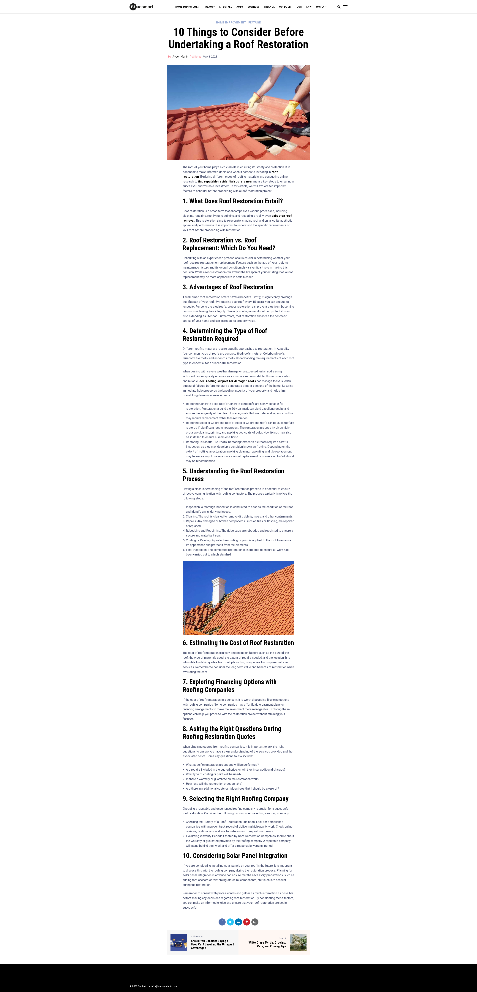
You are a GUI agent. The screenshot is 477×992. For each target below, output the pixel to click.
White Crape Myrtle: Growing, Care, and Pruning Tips (267, 944)
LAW (309, 7)
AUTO (239, 7)
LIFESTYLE (225, 7)
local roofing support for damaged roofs (227, 381)
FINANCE (269, 7)
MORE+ (320, 7)
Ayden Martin (180, 56)
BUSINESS (254, 7)
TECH (298, 7)
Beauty (210, 7)
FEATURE (254, 22)
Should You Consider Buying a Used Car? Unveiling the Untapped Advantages (212, 944)
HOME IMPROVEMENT (188, 7)
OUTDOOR (285, 7)
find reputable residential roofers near (225, 181)
